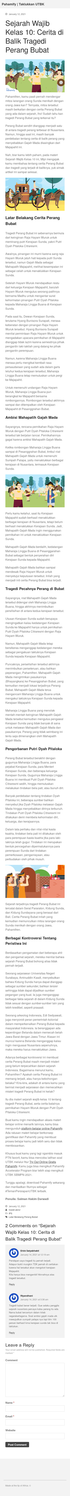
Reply (12, 1284)
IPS (10, 1213)
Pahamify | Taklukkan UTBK (23, 4)
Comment (11, 1360)
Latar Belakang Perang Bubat (23, 1216)
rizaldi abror (14, 1209)
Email (9, 1416)
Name (9, 1403)
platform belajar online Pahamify (41, 1128)
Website (10, 1430)
